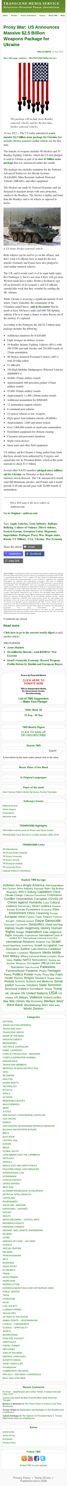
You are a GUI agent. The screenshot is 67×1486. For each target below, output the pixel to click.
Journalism (12, 948)
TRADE (6, 1273)
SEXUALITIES (9, 1313)
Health (20, 928)
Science (20, 981)
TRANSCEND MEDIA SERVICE (31, 3)
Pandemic (32, 970)
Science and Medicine (39, 981)
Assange (38, 888)
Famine (30, 917)
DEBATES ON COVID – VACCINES (19, 1241)
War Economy (54, 539)
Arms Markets (15, 647)
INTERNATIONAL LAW (13, 1173)
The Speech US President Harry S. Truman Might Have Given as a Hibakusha (32, 1417)
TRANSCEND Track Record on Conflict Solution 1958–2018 (31, 835)
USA (30, 539)
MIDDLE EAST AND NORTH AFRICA (20, 1165)
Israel (56, 941)
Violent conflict (52, 997)
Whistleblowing (32, 1005)
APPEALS (7, 1162)
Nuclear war (54, 960)
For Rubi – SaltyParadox (14, 1392)
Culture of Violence (26, 527)
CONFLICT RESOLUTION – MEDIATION (21, 1054)
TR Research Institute (13, 863)
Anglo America (19, 523)
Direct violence (47, 527)
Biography (12, 892)
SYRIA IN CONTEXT (12, 1180)
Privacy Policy (9, 1443)
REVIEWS (7, 1234)
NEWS (6, 1108)
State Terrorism (50, 985)
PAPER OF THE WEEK (13, 1036)
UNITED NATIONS (11, 1183)
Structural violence (17, 988)
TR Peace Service (11, 860)
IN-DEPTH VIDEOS (12, 1360)
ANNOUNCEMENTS (12, 1039)
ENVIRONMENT (10, 1201)
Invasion (40, 941)
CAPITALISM (9, 1198)
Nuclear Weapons (16, 963)
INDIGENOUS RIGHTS (13, 1223)
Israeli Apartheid (12, 945)
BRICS (22, 891)
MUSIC (6, 1302)
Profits (38, 974)
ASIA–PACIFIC (9, 1119)
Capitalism (44, 891)
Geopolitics (36, 924)
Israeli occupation (46, 945)
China (56, 891)
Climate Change (14, 895)
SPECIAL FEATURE (12, 1248)
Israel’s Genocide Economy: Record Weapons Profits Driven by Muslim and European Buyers (35, 662)
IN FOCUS (7, 1090)
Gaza (39, 920)
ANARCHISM (9, 1281)
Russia (7, 539)
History (45, 928)
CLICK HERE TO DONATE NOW (33, 682)
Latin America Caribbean (46, 948)
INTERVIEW (8, 1263)
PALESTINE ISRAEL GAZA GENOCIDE (21, 1169)
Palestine (47, 967)
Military (15, 956)
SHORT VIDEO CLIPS (13, 1364)
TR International (10, 849)
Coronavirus (24, 899)
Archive (14, 15)
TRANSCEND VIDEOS (13, 1032)
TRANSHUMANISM (12, 1255)
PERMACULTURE (11, 1284)
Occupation (33, 963)
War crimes (17, 1001)
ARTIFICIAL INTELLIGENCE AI (17, 1194)
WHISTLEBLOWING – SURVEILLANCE (21, 1219)
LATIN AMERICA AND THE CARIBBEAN (21, 1155)
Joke (60, 945)
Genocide (53, 920)
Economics (33, 909)
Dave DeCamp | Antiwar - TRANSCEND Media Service (30, 58)
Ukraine (17, 474)
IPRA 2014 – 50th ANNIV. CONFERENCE (22, 1374)
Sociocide (20, 985)
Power (29, 974)
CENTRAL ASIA (10, 1140)
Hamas (10, 928)
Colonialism (54, 895)
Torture (48, 988)
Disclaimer (8, 1439)
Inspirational (31, 935)
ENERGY (7, 1122)
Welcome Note (9, 816)
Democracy (24, 906)
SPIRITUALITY (9, 1342)
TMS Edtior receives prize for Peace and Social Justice (28, 830)
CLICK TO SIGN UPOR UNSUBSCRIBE (33, 734)
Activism (8, 885)
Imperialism (10, 535)
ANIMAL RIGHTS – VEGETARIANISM (20, 1320)
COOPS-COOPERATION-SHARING (19, 1057)
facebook (35, 553)
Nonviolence (40, 959)
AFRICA (6, 1093)
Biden (47, 888)
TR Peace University (12, 856)
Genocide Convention (16, 924)
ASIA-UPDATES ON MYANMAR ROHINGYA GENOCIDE (29, 1126)
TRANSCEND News (12, 1029)
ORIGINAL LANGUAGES (14, 1356)
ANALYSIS (8, 1079)
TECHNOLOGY (10, 1086)
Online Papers (9, 809)
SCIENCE (7, 1245)
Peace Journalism (28, 15)
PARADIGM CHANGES (13, 1227)
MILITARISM (44, 51)
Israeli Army (28, 945)
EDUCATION (9, 1137)
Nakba (18, 959)
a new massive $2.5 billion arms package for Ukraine (30, 135)
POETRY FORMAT (11, 1346)
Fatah (39, 917)
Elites (56, 909)
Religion (29, 977)
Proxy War (37, 535)
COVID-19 (55, 899)
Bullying (8, 527)
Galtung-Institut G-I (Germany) (16, 871)
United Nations (37, 993)
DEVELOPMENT (10, 1277)
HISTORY (7, 1212)
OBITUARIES (9, 1349)
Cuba (46, 902)
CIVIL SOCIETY (10, 1306)
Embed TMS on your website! (33, 1465)
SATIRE (6, 1237)
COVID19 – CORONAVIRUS (16, 1324)
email (31, 546)
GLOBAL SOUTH (11, 1151)
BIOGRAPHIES (10, 1043)
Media (46, 952)
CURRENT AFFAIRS (12, 1310)
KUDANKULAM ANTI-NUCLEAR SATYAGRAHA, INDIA (28, 1288)
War (5, 1001)
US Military (19, 539)
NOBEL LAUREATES (12, 1050)
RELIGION (7, 1252)
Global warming (54, 924)
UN (23, 993)
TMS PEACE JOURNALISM (15, 1047)
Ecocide (20, 909)
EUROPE (7, 1144)
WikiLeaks (54, 1005)
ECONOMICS (9, 1270)
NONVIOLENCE (10, 1061)
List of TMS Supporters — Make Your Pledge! (34, 700)
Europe (54, 913)
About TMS (52, 15)
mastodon (15, 553)
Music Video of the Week (14, 1378)
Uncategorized (9, 1367)
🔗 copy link (11, 560)
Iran (48, 941)
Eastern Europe (12, 531)
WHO (45, 1005)
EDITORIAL (8, 1021)
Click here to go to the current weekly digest (29, 632)
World (28, 1008)
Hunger (20, 932)
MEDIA (6, 1147)
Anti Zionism (9, 888)
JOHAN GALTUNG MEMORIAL (17, 1025)
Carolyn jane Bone (11, 1398)
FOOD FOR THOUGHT (13, 1338)
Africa (18, 885)
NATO (27, 960)
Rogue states (52, 535)
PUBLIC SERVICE (11, 1291)
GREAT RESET (10, 1266)
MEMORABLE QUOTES (14, 1101)
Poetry (8, 974)
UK (7, 993)
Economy (46, 909)
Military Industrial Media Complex (39, 956)
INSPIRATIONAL (10, 1335)
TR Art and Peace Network (15, 853)
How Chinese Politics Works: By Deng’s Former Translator (30, 792)
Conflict (9, 899)
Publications (8, 813)
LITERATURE (9, 1299)
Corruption (40, 899)
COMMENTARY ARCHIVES (15, 1371)
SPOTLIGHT (8, 1158)
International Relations (20, 941)
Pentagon (24, 535)
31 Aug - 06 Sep (33, 715)
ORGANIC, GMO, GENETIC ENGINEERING (23, 1230)
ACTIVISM (7, 1097)
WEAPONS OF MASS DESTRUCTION (20, 1068)
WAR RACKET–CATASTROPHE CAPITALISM (24, 1115)
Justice (25, 949)
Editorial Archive (10, 806)
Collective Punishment (35, 895)
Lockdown (23, 952)
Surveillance (36, 988)
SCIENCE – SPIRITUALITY (15, 1328)
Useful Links (8, 1432)
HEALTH (7, 1216)
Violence (35, 997)
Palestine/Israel (15, 970)
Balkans (52, 523)
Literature (11, 952)
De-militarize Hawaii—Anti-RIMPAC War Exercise (32, 654)
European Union (33, 531)
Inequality (18, 935)
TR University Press (12, 867)
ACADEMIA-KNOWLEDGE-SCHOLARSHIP (23, 1191)
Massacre (35, 952)
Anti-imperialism (55, 885)
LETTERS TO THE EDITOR (15, 1317)
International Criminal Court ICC (40, 938)
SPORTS (7, 1331)
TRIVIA (6, 1295)
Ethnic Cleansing (38, 913)
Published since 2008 (33, 1480)
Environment (17, 913)
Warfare (49, 1001)
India (45, 932)
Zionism (38, 1008)
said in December (40, 307)
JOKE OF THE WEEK (12, 1353)
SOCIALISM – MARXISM (14, 1205)
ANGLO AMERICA (11, 1104)
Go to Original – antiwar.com (20, 513)
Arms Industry (37, 523)
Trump (57, 988)
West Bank (15, 1005)
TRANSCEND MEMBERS (15, 1065)
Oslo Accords (32, 967)
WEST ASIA (8, 1187)
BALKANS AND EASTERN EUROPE (20, 1129)
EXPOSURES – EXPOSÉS (15, 1209)
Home (5, 15)
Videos (42, 15)
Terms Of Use (9, 1435)
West (59, 1001)
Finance (47, 916)
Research (40, 978)
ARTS (5, 1259)
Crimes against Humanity (24, 902)
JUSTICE (7, 1111)
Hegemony (50, 531)
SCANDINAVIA (9, 1176)
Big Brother (58, 888)
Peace (43, 970)
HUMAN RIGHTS (11, 1083)
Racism (18, 977)
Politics (18, 974)
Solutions (32, 985)
